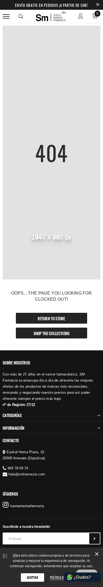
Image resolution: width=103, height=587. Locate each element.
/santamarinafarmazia (26, 506)
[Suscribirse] (94, 538)
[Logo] (51, 16)
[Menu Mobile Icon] (6, 16)
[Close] (97, 555)
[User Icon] (80, 16)
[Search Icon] (20, 16)
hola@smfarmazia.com (26, 474)
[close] (97, 5)
